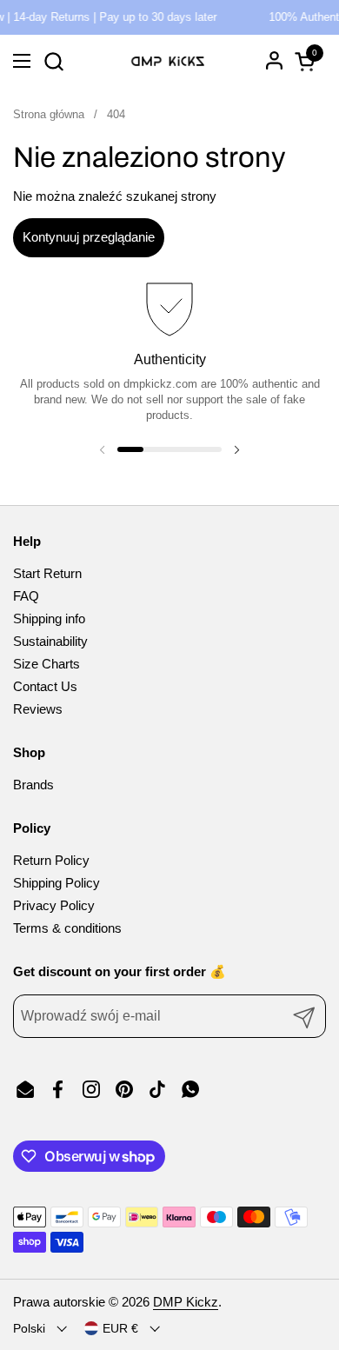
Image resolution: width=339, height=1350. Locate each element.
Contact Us (45, 686)
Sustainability (50, 641)
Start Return (47, 573)
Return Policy (51, 860)
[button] (53, 61)
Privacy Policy (54, 905)
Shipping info (49, 618)
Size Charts (46, 663)
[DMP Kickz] (167, 60)
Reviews (38, 709)
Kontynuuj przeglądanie (89, 236)
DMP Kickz (185, 1301)
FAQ (26, 596)
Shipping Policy (56, 882)
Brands (33, 784)
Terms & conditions (67, 928)
